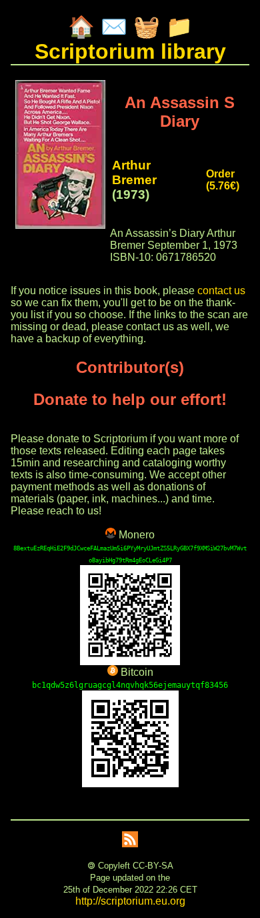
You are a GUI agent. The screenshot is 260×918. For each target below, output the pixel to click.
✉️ (114, 27)
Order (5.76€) (222, 179)
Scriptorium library (130, 51)
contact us (221, 290)
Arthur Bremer (134, 172)
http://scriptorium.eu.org (130, 901)
